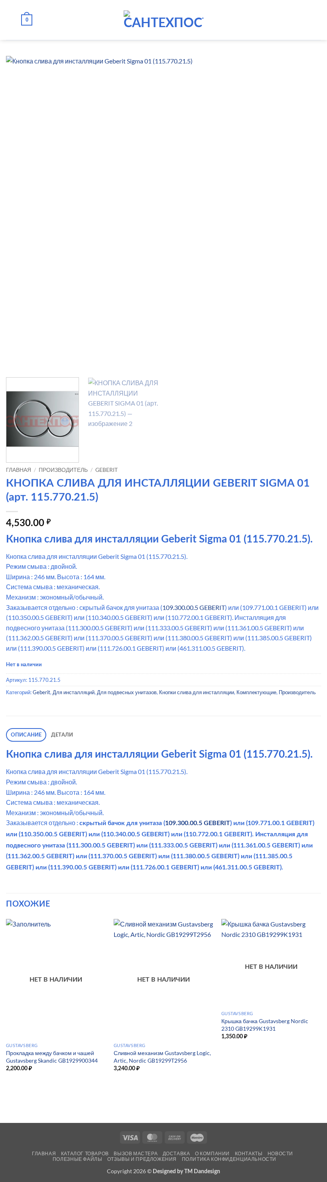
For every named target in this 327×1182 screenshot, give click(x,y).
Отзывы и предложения (142, 1159)
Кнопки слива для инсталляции (196, 692)
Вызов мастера (136, 1153)
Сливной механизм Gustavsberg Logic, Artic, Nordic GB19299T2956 (162, 1056)
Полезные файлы (77, 1159)
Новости (280, 1153)
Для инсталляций (74, 692)
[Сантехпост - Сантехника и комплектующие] (163, 20)
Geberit (106, 470)
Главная (18, 470)
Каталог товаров (85, 1153)
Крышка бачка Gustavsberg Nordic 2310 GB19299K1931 (264, 1025)
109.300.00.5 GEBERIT (193, 607)
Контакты (249, 1153)
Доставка (176, 1153)
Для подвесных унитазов (127, 692)
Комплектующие (256, 692)
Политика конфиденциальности (229, 1159)
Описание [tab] (26, 735)
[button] (11, 20)
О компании (212, 1153)
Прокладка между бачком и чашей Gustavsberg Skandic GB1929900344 (52, 1056)
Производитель (63, 470)
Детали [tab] (62, 735)
